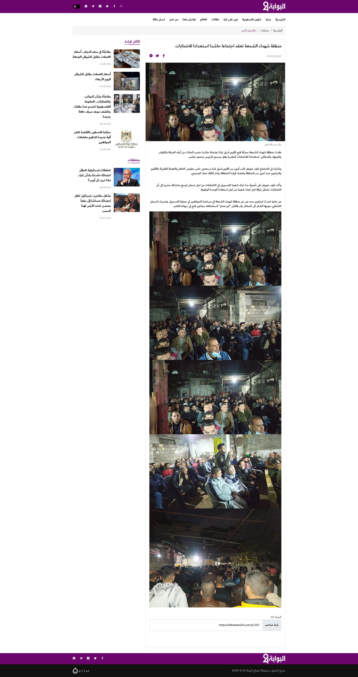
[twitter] (107, 7)
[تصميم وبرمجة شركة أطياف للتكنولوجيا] (81, 670)
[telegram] (93, 7)
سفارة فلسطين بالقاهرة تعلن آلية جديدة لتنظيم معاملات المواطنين (92, 137)
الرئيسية (280, 19)
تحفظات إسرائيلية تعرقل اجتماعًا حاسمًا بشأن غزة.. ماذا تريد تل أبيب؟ (94, 175)
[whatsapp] (86, 7)
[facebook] (114, 7)
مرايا (268, 19)
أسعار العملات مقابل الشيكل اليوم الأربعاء (92, 76)
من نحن (173, 19)
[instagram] (100, 7)
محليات (264, 30)
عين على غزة (231, 19)
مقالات (215, 19)
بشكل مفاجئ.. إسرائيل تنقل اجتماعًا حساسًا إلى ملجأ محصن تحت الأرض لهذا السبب (92, 203)
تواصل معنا (189, 19)
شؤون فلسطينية (251, 19)
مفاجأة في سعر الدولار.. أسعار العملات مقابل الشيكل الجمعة (92, 54)
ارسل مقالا (159, 19)
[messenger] (151, 56)
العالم (203, 19)
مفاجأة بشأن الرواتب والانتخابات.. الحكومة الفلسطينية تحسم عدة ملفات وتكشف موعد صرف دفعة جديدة (92, 107)
